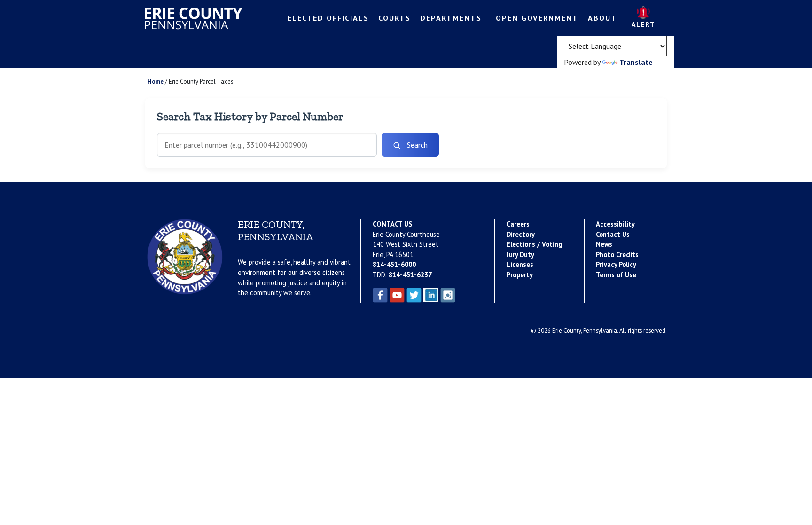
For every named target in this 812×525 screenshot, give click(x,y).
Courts (394, 18)
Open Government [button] (537, 18)
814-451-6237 (410, 274)
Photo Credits (617, 254)
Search (416, 144)
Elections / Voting (534, 244)
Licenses (520, 264)
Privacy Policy (616, 264)
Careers (518, 223)
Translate (636, 62)
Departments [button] (451, 18)
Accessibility (615, 223)
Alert (644, 24)
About (602, 18)
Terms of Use (616, 274)
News (604, 244)
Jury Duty (520, 254)
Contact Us (613, 234)
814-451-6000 (394, 264)
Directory (521, 234)
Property (520, 274)
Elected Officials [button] (328, 18)
